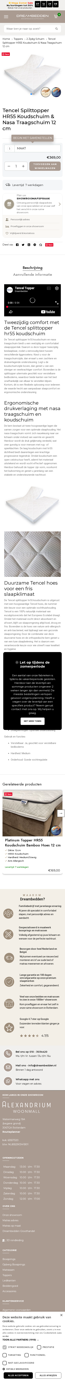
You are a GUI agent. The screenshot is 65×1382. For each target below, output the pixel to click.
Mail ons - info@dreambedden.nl (36, 1065)
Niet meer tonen (32, 721)
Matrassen (8, 1269)
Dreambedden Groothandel (18, 1231)
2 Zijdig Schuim (35, 38)
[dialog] (32, 1347)
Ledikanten (9, 1280)
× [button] (61, 1315)
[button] (7, 16)
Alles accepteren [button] (18, 1375)
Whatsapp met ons (28, 1079)
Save (7, 54)
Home (6, 38)
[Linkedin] (29, 244)
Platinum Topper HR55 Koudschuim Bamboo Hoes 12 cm (33, 843)
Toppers (18, 38)
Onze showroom (12, 1215)
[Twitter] (23, 244)
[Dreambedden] (32, 16)
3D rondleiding (15, 1240)
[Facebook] (17, 244)
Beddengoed (10, 1285)
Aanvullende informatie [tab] (32, 274)
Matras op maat (11, 1225)
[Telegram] (35, 244)
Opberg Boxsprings (13, 1264)
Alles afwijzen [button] (48, 1375)
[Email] (40, 244)
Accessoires (9, 1291)
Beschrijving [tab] (32, 267)
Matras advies (10, 1220)
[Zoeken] (56, 28)
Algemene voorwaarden (16, 1309)
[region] (32, 160)
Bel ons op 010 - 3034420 (31, 1051)
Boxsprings (8, 1259)
